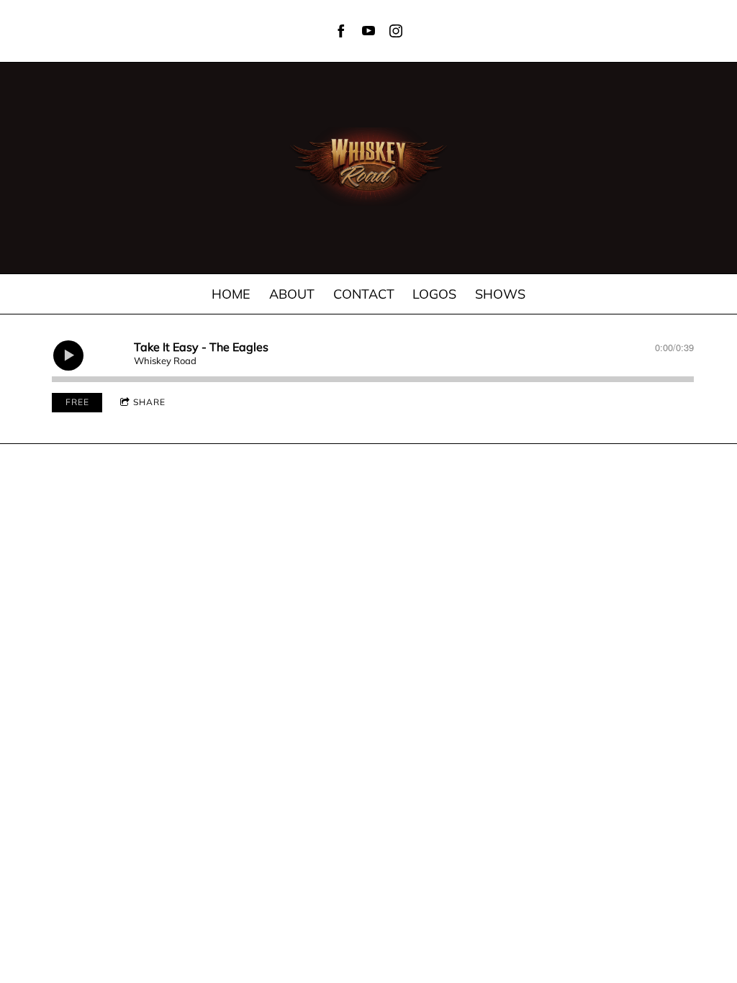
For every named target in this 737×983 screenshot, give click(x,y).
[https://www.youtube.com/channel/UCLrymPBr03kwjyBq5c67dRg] (368, 30)
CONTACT (363, 294)
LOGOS (434, 294)
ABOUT (292, 294)
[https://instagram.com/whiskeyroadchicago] (395, 30)
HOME (231, 294)
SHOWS (500, 294)
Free (77, 402)
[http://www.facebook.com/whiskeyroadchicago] (341, 30)
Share (149, 402)
